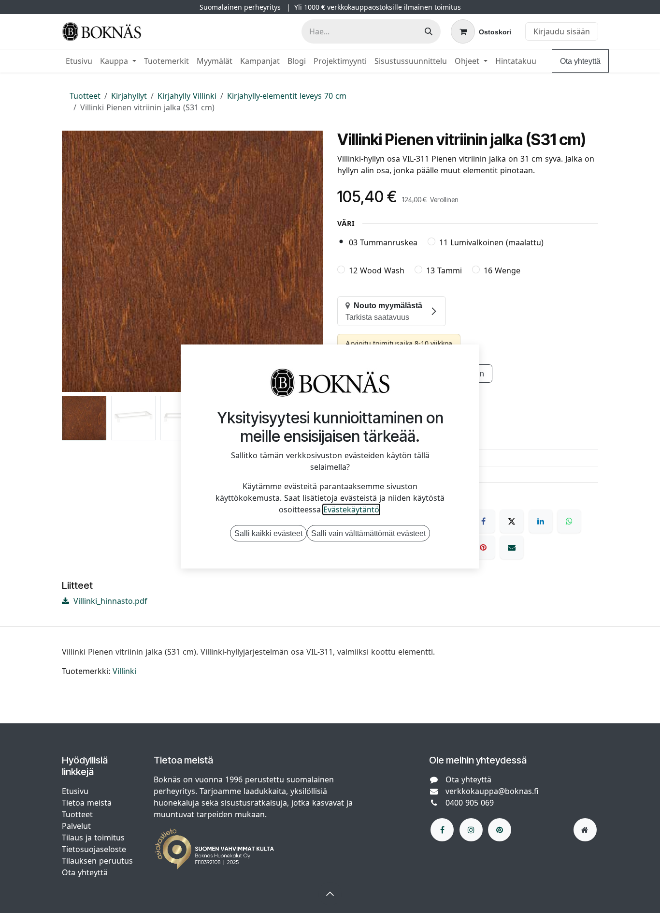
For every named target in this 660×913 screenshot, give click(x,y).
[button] (75, 261)
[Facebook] (483, 521)
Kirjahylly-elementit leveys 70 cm (286, 96)
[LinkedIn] (540, 521)
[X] (511, 521)
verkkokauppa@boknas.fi (492, 791)
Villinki (124, 671)
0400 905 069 (469, 803)
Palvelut (76, 826)
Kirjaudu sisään (561, 31)
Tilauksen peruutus (97, 861)
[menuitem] (79, 61)
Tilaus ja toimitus (93, 837)
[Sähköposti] (511, 547)
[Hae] (428, 31)
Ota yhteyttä (580, 61)
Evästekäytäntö (351, 509)
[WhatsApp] (569, 521)
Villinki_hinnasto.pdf (109, 601)
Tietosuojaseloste (95, 849)
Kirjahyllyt (129, 96)
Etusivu (75, 791)
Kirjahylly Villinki (187, 96)
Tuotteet (85, 96)
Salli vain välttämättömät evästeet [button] (368, 533)
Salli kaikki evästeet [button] (268, 533)
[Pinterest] (483, 547)
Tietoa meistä (87, 803)
